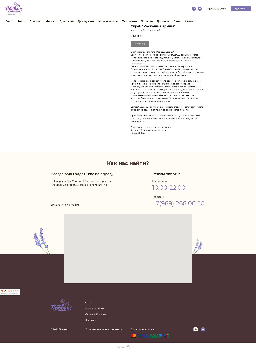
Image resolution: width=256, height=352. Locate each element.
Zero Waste (129, 21)
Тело (21, 21)
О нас (177, 21)
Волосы (35, 21)
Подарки (147, 21)
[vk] (194, 9)
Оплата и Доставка (95, 314)
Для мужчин (86, 21)
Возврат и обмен (94, 308)
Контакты (90, 320)
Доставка (163, 21)
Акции (189, 21)
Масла (50, 21)
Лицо (9, 21)
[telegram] (200, 9)
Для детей (66, 21)
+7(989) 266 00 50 (216, 8)
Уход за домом (108, 21)
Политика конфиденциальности (103, 329)
